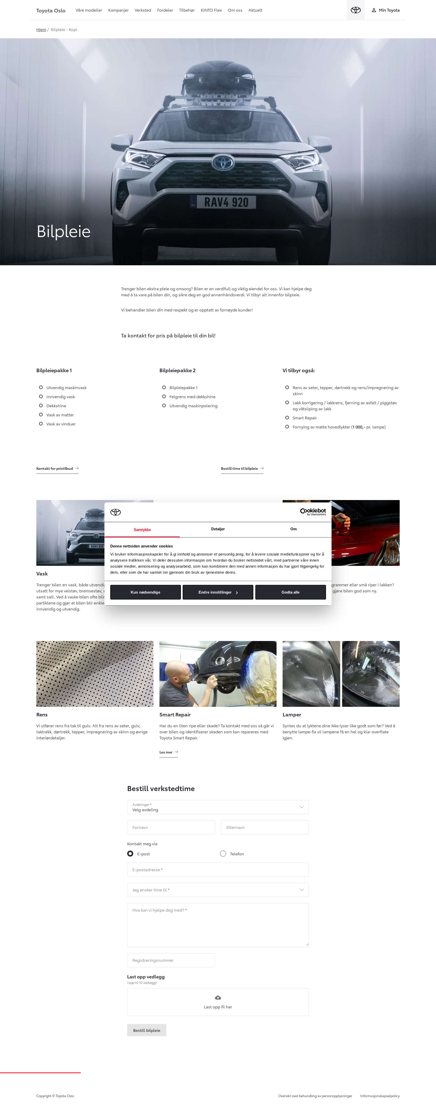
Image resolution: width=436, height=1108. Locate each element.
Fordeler (165, 10)
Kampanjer (118, 10)
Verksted (143, 10)
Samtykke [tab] (142, 529)
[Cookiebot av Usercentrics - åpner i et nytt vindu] (304, 512)
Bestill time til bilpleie (239, 468)
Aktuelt (255, 10)
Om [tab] (293, 529)
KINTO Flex (211, 10)
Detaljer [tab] (218, 529)
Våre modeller (89, 10)
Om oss (235, 10)
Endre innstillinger (215, 592)
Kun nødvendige (145, 592)
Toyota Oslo (51, 10)
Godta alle (291, 592)
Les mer (165, 751)
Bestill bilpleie (146, 1030)
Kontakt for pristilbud (54, 468)
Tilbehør (187, 10)
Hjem (41, 29)
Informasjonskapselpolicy (380, 1095)
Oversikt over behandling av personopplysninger (315, 1095)
